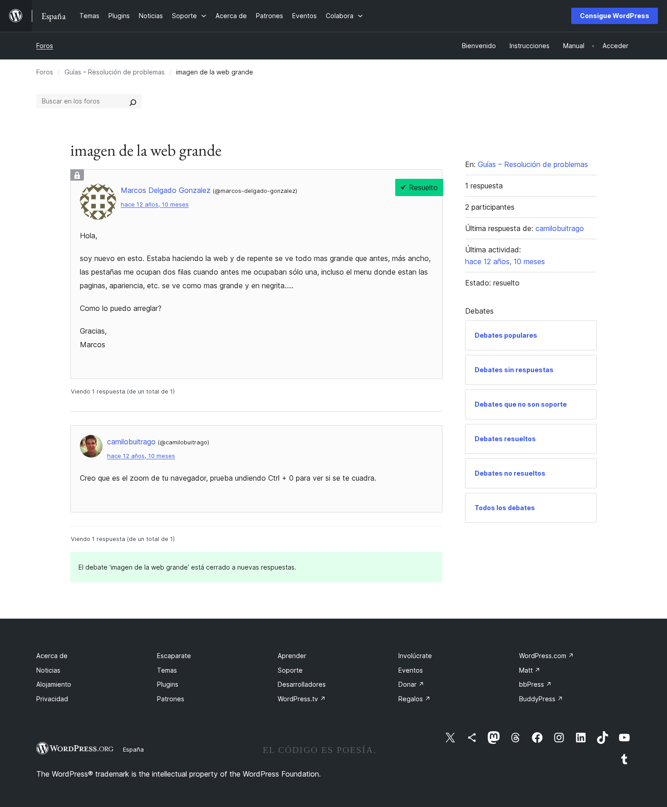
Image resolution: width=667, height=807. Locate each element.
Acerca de (52, 655)
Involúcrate (415, 655)
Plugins (167, 684)
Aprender (292, 655)
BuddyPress (541, 699)
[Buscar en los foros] (133, 101)
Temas (167, 670)
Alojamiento (53, 684)
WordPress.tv (302, 699)
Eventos (410, 670)
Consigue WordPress (614, 16)
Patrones (170, 699)
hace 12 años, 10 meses (155, 204)
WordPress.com (546, 655)
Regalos (414, 699)
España (133, 749)
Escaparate (174, 655)
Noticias (48, 670)
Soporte (290, 670)
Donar (411, 684)
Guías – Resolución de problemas (114, 72)
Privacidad (52, 699)
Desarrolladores (302, 684)
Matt (529, 670)
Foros (44, 45)
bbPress (535, 684)
